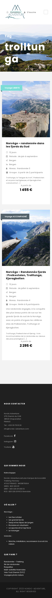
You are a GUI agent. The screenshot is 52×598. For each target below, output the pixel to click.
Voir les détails (26, 197)
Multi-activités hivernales (14, 569)
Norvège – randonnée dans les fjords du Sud (25, 144)
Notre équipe (9, 472)
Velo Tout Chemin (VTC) (14, 572)
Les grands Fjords (16, 520)
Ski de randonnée (11, 564)
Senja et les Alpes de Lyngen (21, 522)
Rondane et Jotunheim (18, 525)
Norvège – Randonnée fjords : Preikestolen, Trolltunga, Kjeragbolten (26, 275)
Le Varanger (14, 530)
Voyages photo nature (14, 575)
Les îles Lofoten (15, 517)
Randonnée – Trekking (14, 561)
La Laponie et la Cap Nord (20, 528)
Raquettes (8, 567)
